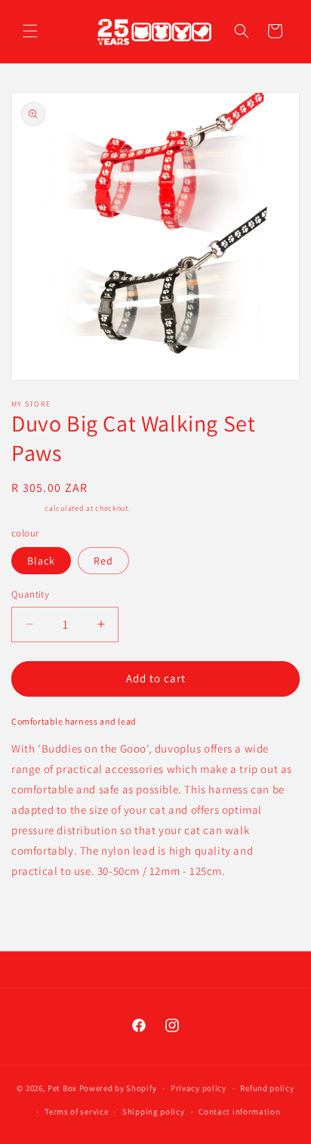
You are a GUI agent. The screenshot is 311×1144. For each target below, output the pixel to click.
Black (41, 560)
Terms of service (76, 1111)
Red (103, 560)
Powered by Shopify (118, 1088)
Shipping (27, 508)
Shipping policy (153, 1111)
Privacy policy (198, 1088)
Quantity (30, 594)
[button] (30, 31)
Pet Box (62, 1088)
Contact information (239, 1111)
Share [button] (43, 916)
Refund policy (267, 1088)
